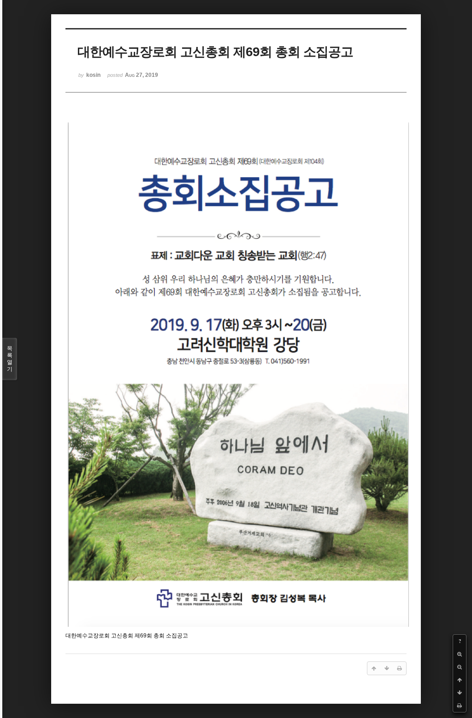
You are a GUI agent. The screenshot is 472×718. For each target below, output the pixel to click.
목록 (9, 358)
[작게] (459, 666)
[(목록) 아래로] (459, 692)
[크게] (459, 654)
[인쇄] (459, 705)
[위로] (459, 679)
